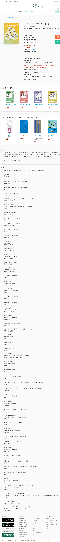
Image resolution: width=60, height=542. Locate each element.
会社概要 (2, 540)
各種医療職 (35, 520)
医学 (13, 17)
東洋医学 (34, 522)
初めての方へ (56, 1)
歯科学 (34, 528)
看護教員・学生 (36, 518)
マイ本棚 (46, 526)
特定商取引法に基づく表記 (30, 540)
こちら (37, 79)
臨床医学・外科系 (23, 522)
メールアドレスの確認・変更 (51, 520)
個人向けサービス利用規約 (19, 540)
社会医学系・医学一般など (24, 528)
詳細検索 (58, 8)
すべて (5, 17)
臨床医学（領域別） (23, 524)
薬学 (34, 526)
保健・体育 (35, 530)
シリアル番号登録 (8, 531)
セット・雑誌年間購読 (37, 532)
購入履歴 (46, 528)
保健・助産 (21, 536)
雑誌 (10, 17)
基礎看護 (21, 530)
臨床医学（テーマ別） (24, 526)
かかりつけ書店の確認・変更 (51, 524)
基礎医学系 (21, 518)
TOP (2, 17)
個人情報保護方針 (9, 540)
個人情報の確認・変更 (49, 518)
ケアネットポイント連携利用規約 (43, 540)
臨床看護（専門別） (23, 534)
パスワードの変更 (48, 522)
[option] (13, 99)
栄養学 (34, 524)
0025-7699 (33, 49)
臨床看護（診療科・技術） (24, 532)
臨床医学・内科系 (23, 520)
